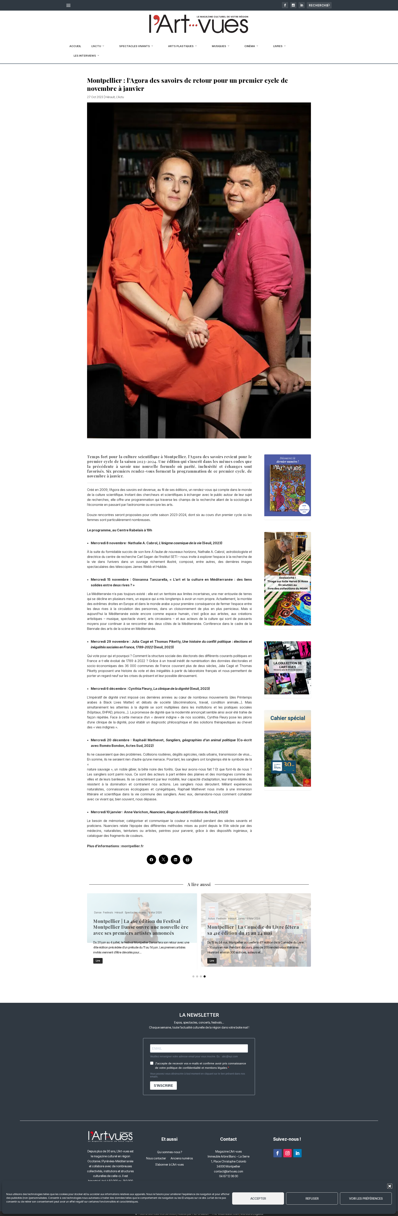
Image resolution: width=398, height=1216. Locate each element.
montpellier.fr (132, 846)
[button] (390, 1186)
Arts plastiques (181, 46)
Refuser (312, 1198)
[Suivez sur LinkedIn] (297, 1153)
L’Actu (96, 46)
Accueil (75, 46)
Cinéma (249, 46)
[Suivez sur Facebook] (277, 1153)
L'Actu (120, 97)
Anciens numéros (182, 1158)
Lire (98, 960)
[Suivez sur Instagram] (287, 1153)
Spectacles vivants (134, 46)
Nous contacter (156, 1158)
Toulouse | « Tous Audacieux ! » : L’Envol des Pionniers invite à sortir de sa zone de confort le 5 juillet (256, 931)
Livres (278, 46)
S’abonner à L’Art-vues (169, 1164)
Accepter (258, 1198)
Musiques (219, 46)
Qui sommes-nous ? (169, 1152)
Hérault (110, 97)
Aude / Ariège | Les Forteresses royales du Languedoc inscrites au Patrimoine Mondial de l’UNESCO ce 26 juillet (142, 931)
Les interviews (85, 55)
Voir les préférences (366, 1198)
